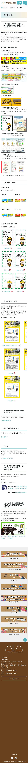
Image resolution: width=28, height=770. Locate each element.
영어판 (19, 248)
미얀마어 (10, 401)
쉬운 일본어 (6, 248)
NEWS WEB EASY (6, 420)
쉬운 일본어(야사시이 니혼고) (11, 345)
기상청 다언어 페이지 (7, 458)
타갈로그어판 (19, 270)
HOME (5, 8)
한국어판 (6, 270)
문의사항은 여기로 (14, 679)
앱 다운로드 (4, 437)
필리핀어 (10, 373)
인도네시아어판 (6, 291)
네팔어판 (19, 291)
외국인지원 (12, 8)
